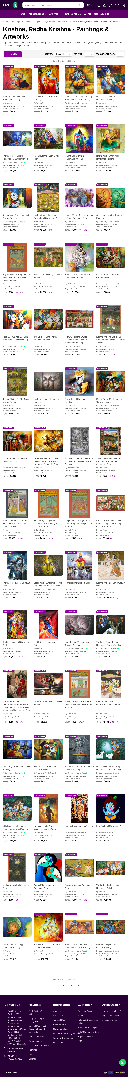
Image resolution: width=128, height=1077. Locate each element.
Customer (85, 1004)
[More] (45, 14)
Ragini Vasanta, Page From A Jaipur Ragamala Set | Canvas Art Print (78, 524)
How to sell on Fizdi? (111, 1011)
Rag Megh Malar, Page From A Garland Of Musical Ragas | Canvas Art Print (16, 277)
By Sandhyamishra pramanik (75, 832)
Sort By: (49, 54)
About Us (57, 1011)
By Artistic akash (40, 892)
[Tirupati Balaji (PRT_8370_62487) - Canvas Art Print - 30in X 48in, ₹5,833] (79, 808)
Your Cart (82, 1016)
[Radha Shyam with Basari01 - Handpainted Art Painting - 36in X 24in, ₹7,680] (17, 319)
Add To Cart (20, 119)
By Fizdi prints (39, 222)
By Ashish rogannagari (104, 832)
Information (61, 1004)
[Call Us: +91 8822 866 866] (98, 5)
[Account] (110, 5)
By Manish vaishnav (72, 346)
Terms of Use (59, 1020)
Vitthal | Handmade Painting (77, 583)
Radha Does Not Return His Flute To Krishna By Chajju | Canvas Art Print (15, 524)
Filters (13, 54)
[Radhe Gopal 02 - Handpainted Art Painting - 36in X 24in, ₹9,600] (110, 381)
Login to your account (111, 1016)
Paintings (33, 1050)
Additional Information (38, 1036)
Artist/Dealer (111, 1004)
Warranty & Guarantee (63, 1038)
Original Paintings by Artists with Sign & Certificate (38, 1029)
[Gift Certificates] (104, 5)
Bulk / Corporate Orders (88, 1032)
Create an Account (86, 1011)
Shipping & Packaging (88, 1027)
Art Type (53, 14)
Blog (31, 1054)
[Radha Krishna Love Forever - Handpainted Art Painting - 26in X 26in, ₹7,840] (79, 79)
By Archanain (39, 468)
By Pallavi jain (39, 405)
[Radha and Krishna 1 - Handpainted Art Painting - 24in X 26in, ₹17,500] (79, 138)
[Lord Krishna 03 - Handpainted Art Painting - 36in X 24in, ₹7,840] (79, 624)
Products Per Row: (105, 54)
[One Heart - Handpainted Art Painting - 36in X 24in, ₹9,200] (110, 197)
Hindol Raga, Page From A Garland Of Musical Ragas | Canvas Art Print (46, 524)
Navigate (35, 1004)
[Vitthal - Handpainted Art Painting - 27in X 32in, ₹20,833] (79, 565)
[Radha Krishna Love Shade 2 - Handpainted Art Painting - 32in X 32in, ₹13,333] (48, 927)
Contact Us (58, 1016)
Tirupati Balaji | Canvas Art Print (79, 826)
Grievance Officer (61, 1029)
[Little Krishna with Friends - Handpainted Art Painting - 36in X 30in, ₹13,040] (17, 808)
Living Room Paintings (39, 1045)
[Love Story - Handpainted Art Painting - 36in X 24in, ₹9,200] (17, 749)
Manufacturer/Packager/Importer (67, 1033)
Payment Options (85, 1036)
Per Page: (78, 54)
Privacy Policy (59, 1024)
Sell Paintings (101, 14)
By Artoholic (38, 346)
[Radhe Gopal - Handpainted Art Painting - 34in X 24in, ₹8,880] (110, 257)
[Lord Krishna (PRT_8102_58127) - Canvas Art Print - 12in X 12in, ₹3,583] (110, 808)
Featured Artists (72, 14)
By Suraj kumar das (41, 714)
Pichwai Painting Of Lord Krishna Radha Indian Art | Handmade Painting (76, 340)
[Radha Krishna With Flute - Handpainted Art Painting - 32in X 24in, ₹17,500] (17, 79)
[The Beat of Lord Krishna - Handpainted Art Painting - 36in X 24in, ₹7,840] (110, 624)
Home (22, 14)
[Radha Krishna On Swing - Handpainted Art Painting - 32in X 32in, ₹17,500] (110, 138)
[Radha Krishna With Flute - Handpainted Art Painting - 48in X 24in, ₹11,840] (79, 927)
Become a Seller (109, 1020)
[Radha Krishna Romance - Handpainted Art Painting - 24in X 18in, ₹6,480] (110, 749)
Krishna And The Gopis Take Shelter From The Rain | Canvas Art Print (110, 340)
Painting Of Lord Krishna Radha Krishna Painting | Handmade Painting (79, 461)
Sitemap (32, 1059)
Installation (58, 1042)
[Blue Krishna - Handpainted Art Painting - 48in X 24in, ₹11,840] (110, 927)
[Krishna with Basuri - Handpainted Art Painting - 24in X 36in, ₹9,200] (79, 749)
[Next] (77, 985)
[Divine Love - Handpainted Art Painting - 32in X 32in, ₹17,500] (79, 381)
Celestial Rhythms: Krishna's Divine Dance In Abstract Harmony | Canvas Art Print (46, 461)
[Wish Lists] (117, 5)
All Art (87, 14)
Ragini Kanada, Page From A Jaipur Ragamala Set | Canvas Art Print (78, 704)
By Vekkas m (7, 103)
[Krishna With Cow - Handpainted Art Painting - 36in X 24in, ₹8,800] (17, 197)
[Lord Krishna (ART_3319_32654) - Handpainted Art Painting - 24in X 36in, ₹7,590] (48, 624)
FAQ (80, 1041)
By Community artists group (75, 103)
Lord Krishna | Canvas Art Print (110, 826)
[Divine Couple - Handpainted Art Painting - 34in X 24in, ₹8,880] (17, 441)
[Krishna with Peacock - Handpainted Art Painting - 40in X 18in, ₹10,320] (17, 138)
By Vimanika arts (40, 162)
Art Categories (36, 14)
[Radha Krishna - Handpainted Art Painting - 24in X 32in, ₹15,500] (48, 79)
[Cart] (123, 5)
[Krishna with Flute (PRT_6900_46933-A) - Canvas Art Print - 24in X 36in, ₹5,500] (17, 565)
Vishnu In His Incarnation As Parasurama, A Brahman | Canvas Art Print (108, 461)
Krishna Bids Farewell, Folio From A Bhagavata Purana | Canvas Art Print (109, 524)
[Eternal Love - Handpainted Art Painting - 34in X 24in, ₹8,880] (48, 749)
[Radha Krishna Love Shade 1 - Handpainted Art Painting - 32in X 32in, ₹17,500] (79, 257)
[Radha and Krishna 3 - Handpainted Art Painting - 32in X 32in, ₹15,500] (110, 79)
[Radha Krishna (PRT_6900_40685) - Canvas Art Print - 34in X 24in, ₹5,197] (48, 138)
